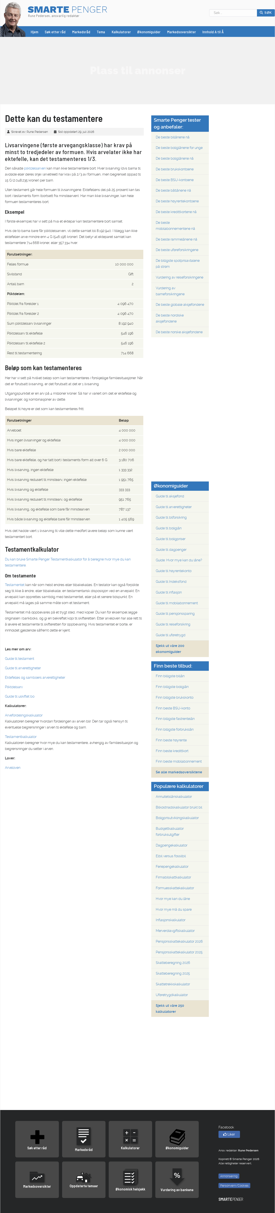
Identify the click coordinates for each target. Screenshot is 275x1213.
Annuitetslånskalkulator (174, 797)
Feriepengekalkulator (172, 867)
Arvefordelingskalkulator (24, 715)
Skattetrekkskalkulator (173, 984)
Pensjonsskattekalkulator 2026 (179, 941)
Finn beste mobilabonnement (179, 761)
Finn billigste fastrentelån (175, 719)
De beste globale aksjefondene (180, 305)
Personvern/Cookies (234, 1185)
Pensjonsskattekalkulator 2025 (179, 952)
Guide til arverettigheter (23, 668)
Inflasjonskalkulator (170, 920)
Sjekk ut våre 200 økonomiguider (170, 649)
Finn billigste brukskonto (174, 697)
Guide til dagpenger (171, 550)
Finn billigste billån (170, 676)
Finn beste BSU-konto (173, 708)
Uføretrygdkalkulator (172, 995)
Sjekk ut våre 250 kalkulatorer (170, 1009)
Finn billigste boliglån (172, 687)
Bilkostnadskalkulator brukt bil (179, 807)
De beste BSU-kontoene (175, 180)
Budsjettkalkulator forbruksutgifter (170, 832)
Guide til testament (19, 659)
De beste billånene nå (172, 137)
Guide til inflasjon (169, 592)
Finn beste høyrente (171, 740)
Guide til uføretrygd (170, 635)
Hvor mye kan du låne (173, 899)
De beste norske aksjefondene (179, 332)
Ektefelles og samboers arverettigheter (35, 677)
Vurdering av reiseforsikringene (179, 277)
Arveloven (12, 768)
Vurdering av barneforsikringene (170, 291)
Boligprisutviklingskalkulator (177, 818)
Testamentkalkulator (21, 737)
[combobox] (233, 13)
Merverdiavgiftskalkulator (175, 931)
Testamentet (14, 585)
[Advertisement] (137, 70)
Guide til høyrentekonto (173, 571)
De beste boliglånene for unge (179, 148)
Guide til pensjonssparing (175, 614)
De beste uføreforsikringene (177, 250)
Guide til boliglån (169, 528)
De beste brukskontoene (175, 169)
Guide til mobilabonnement (177, 603)
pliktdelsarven (35, 168)
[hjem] (13, 19)
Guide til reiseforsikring (173, 624)
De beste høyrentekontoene (177, 201)
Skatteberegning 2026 (173, 963)
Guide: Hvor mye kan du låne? (179, 560)
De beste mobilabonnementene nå (175, 226)
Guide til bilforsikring (171, 517)
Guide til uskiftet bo (19, 696)
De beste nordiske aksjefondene (170, 318)
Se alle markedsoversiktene (179, 772)
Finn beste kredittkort (172, 751)
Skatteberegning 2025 (173, 973)
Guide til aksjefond (170, 496)
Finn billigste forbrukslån (175, 729)
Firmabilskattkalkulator (173, 877)
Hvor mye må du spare (174, 909)
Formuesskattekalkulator (175, 888)
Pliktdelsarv (14, 687)
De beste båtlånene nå (173, 190)
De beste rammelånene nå (176, 239)
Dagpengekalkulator (171, 845)
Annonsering (229, 1176)
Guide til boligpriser (170, 539)
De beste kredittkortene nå (176, 212)
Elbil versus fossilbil (171, 856)
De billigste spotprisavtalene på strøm (178, 264)
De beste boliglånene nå (175, 158)
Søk (267, 13)
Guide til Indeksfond (171, 582)
